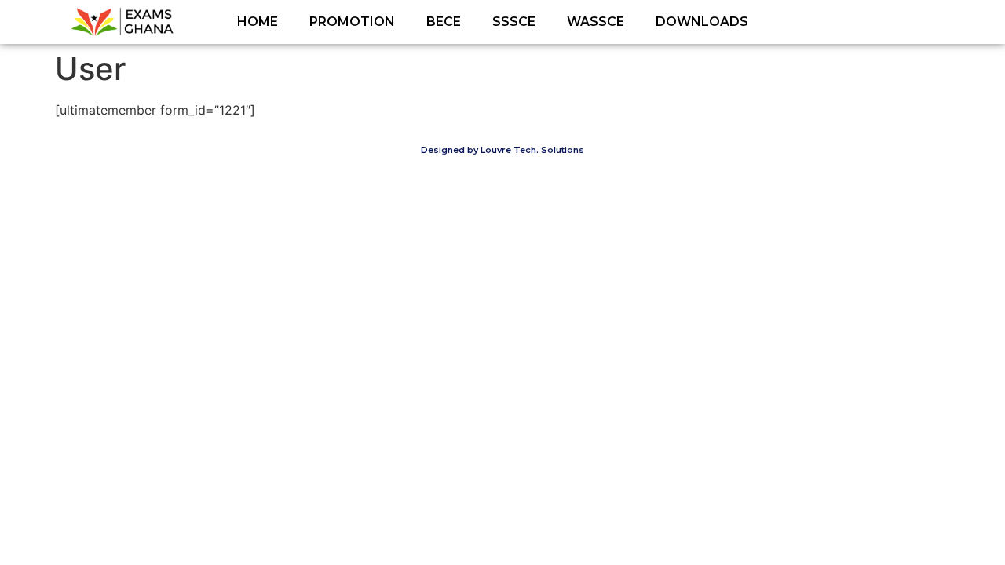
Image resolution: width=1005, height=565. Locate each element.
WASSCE (595, 21)
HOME (257, 21)
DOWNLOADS (702, 21)
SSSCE (513, 21)
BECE (443, 21)
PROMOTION (352, 21)
